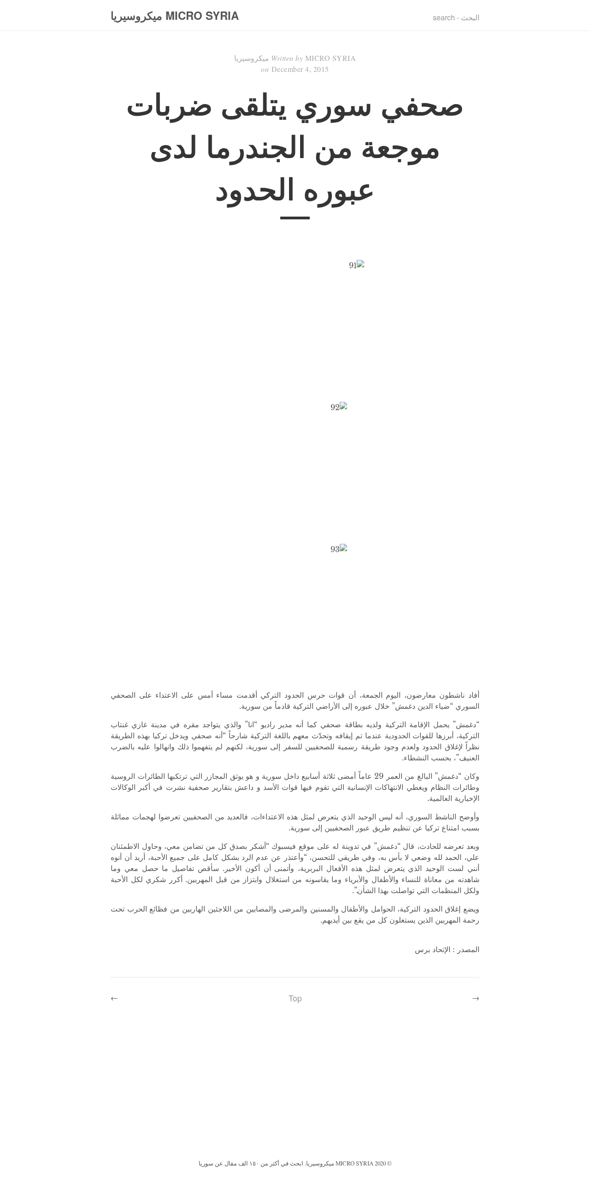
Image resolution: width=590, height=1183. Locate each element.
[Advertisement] (295, 1088)
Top (295, 998)
